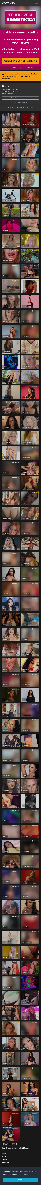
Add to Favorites (21, 103)
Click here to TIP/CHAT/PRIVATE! (21, 67)
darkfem (8, 32)
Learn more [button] (23, 1174)
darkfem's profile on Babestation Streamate (21, 107)
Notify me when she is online (21, 98)
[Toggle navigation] (36, 3)
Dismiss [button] (20, 1179)
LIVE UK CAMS (8, 3)
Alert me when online (20, 60)
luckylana (24, 42)
